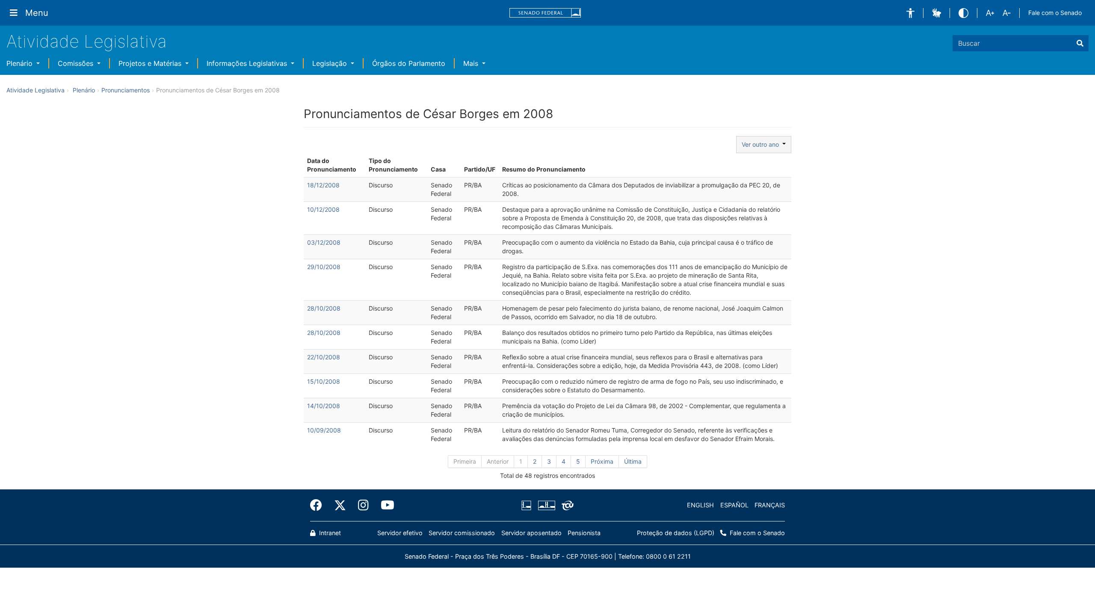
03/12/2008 (323, 242)
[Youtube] (384, 505)
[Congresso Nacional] (546, 505)
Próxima (602, 461)
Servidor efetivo (400, 532)
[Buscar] (1080, 43)
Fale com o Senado (1055, 12)
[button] (910, 13)
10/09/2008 (324, 430)
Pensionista (584, 532)
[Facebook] (319, 505)
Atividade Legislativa (86, 41)
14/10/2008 (323, 405)
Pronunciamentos (125, 90)
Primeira (464, 461)
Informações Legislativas (248, 63)
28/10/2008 (323, 308)
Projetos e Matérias (150, 63)
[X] (340, 505)
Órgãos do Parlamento (408, 63)
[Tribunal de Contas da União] (566, 505)
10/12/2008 (323, 209)
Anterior (498, 461)
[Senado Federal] (545, 13)
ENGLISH (700, 505)
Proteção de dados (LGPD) (675, 532)
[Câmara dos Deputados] (527, 505)
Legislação (330, 63)
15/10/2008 (323, 381)
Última (633, 461)
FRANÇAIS (770, 505)
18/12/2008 (323, 185)
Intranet (329, 532)
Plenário (20, 63)
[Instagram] (363, 505)
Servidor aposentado (531, 532)
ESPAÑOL (734, 505)
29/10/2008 (323, 266)
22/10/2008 (323, 357)
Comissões (76, 63)
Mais (471, 63)
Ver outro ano (762, 144)
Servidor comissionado (462, 532)
